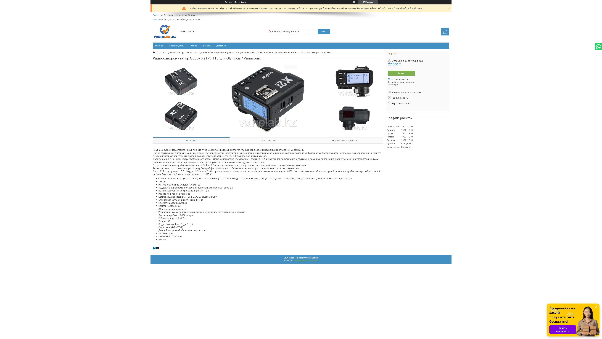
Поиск (324, 31)
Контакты (206, 45)
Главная (159, 45)
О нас (194, 45)
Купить (401, 73)
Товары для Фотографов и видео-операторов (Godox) (206, 52)
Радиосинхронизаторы (250, 52)
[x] (157, 248)
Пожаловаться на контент (306, 260)
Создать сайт (231, 2)
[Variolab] (165, 32)
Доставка (221, 45)
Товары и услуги (176, 45)
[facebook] (154, 248)
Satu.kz (315, 257)
